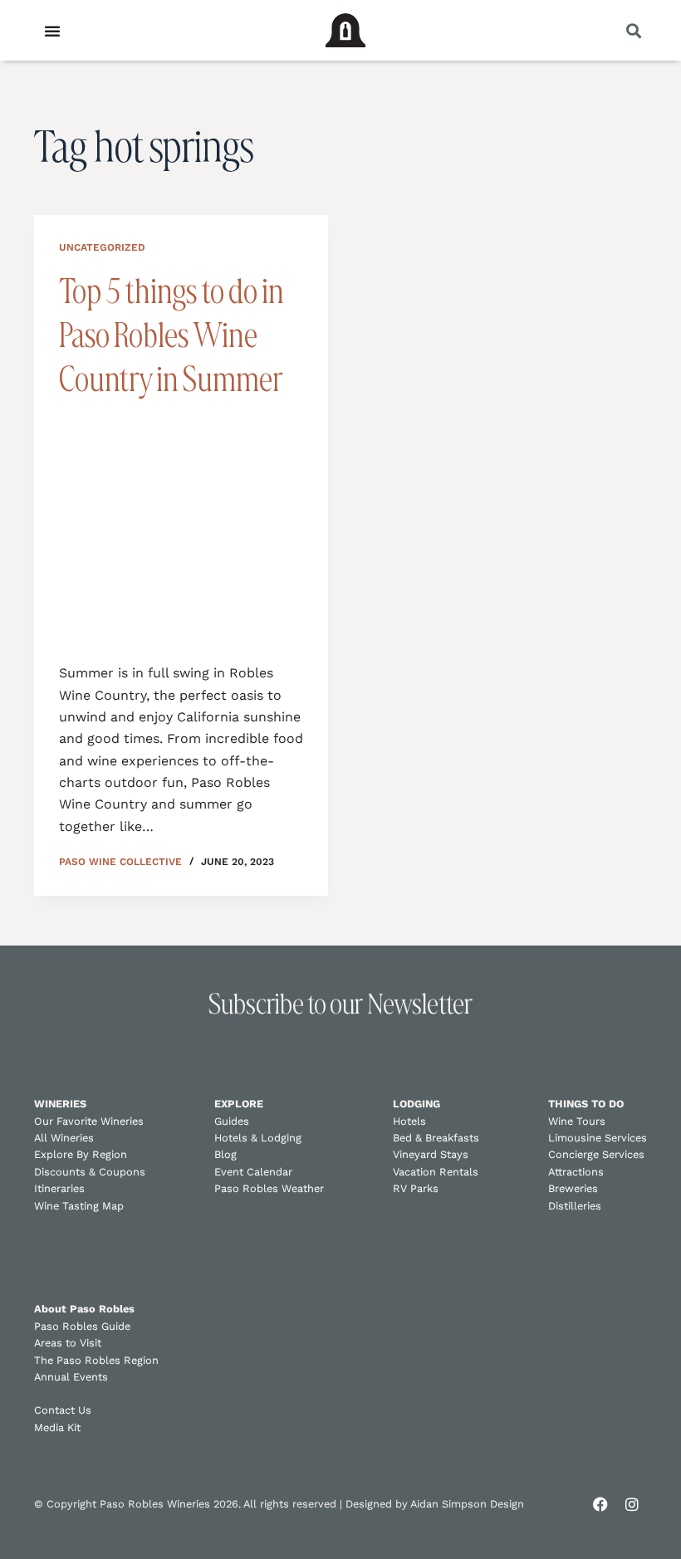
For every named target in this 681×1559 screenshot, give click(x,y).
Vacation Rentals (435, 1172)
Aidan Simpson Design (467, 1504)
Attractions (576, 1172)
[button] (633, 30)
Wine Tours (576, 1121)
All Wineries (64, 1137)
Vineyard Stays (430, 1154)
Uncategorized (102, 247)
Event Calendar (253, 1172)
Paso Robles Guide (82, 1326)
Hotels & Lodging (257, 1137)
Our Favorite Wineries (89, 1121)
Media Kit (57, 1427)
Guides (231, 1121)
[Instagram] (632, 1504)
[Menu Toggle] (52, 30)
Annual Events (71, 1377)
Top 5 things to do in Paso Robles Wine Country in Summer (171, 334)
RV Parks (415, 1188)
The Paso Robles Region (96, 1360)
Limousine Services (597, 1137)
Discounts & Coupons (89, 1172)
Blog (225, 1154)
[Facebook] (600, 1504)
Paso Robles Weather (269, 1188)
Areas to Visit (67, 1343)
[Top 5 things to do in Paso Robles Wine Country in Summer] (181, 528)
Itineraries (59, 1188)
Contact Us (62, 1410)
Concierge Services (596, 1154)
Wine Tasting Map (79, 1206)
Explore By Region (80, 1154)
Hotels (409, 1121)
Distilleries (574, 1206)
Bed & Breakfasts (436, 1137)
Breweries (573, 1188)
